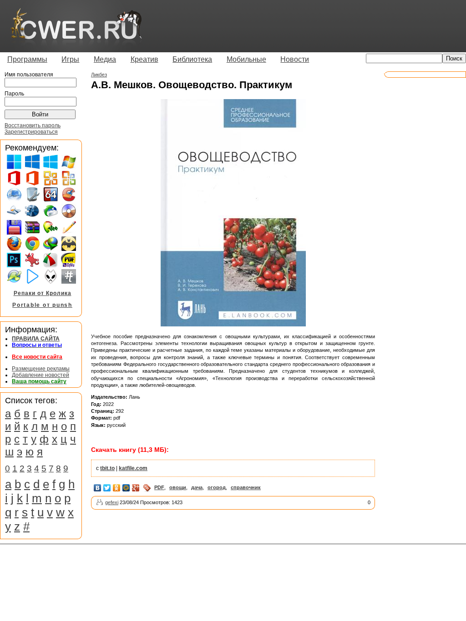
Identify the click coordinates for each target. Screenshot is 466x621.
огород (217, 487)
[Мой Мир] (126, 488)
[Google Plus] (136, 488)
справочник (246, 487)
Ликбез (99, 74)
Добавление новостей (40, 375)
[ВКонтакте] (97, 488)
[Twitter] (107, 488)
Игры (70, 59)
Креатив (144, 59)
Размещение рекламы (41, 369)
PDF (159, 487)
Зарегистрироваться (31, 132)
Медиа (105, 59)
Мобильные (246, 59)
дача (197, 487)
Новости (294, 59)
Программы (27, 59)
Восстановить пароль (33, 125)
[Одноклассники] (117, 488)
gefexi (111, 502)
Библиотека (192, 59)
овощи (177, 487)
